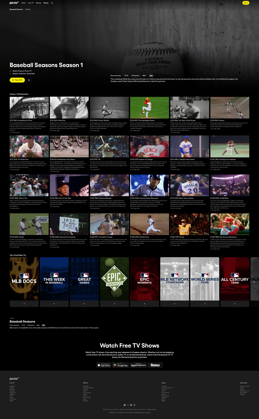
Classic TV (13, 392)
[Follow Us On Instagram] (134, 405)
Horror (85, 396)
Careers (242, 387)
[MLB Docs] (24, 282)
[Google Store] (120, 365)
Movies (38, 3)
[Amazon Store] (138, 365)
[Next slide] (254, 282)
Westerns (12, 394)
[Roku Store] (155, 365)
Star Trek (12, 389)
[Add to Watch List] (29, 80)
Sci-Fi (11, 396)
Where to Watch (244, 386)
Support (242, 389)
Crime (85, 391)
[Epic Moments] (144, 282)
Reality (11, 400)
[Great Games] (84, 282)
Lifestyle (164, 397)
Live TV (31, 3)
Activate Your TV (244, 391)
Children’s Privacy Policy (126, 409)
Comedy (12, 391)
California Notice (151, 409)
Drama (11, 397)
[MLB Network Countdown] (174, 282)
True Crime (13, 399)
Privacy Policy (115, 409)
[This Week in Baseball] (54, 282)
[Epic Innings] (114, 282)
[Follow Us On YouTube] (125, 405)
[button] (21, 94)
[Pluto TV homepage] (14, 378)
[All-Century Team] (234, 282)
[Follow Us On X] (128, 405)
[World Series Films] (204, 282)
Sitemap (242, 394)
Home (23, 3)
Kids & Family (87, 397)
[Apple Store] (104, 365)
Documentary (87, 392)
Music (85, 399)
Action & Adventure (88, 387)
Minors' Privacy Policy (139, 409)
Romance (85, 400)
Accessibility (243, 392)
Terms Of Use (106, 409)
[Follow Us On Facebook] (131, 405)
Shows (46, 3)
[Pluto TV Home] (14, 2)
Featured (12, 386)
